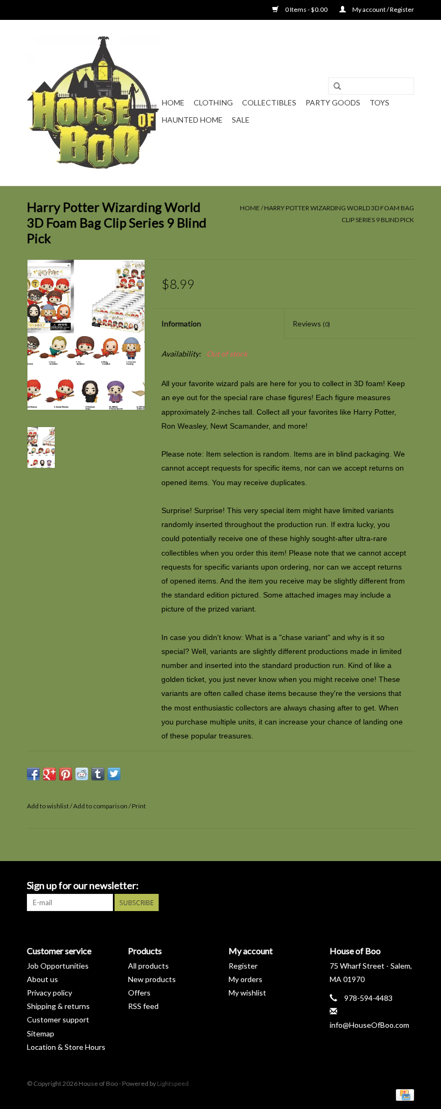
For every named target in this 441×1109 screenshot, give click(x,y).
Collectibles (269, 102)
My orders (245, 979)
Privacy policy (49, 992)
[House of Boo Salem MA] (93, 102)
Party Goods (332, 102)
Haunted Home (192, 119)
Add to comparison (101, 806)
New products (152, 979)
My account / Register (382, 9)
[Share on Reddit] (81, 773)
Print (139, 806)
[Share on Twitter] (114, 773)
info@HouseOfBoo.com (369, 1024)
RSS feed (143, 1006)
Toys (379, 102)
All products (148, 965)
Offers (139, 992)
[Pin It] (65, 773)
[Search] (337, 86)
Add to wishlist (48, 806)
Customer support (58, 1019)
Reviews (311, 323)
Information (181, 323)
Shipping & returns (58, 1006)
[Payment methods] (403, 1095)
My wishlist (247, 992)
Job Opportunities (58, 965)
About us (42, 979)
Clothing (213, 102)
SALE (241, 119)
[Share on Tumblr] (97, 773)
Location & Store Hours (66, 1046)
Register (243, 965)
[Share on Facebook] (33, 773)
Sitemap (40, 1033)
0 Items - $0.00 (306, 9)
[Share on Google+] (49, 773)
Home (173, 102)
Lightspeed (173, 1083)
